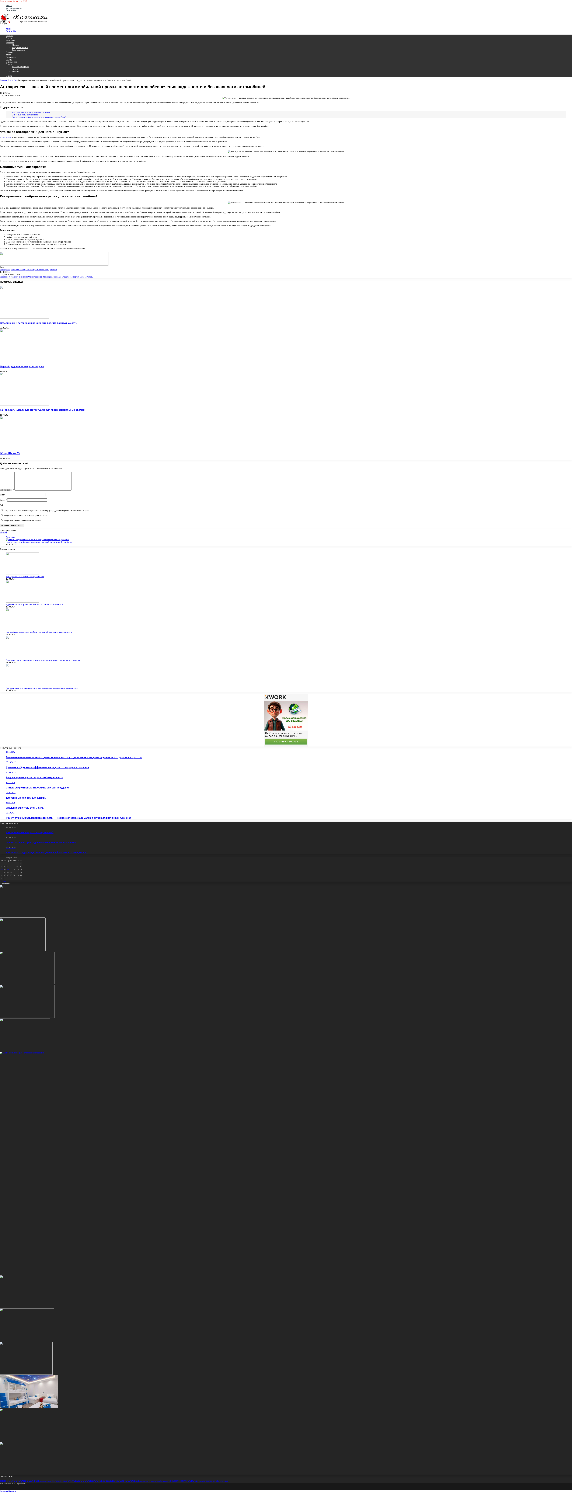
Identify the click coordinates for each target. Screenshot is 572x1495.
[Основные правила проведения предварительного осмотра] (23, 1307)
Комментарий (7, 490)
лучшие (49, 1481)
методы (56, 1481)
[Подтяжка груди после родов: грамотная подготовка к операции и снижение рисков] (22, 657)
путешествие (153, 1481)
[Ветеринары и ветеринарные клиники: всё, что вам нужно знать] (24, 318)
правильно (108, 1480)
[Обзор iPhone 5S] (24, 448)
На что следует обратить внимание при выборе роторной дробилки (39, 542)
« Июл (3, 881)
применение (143, 1481)
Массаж (15, 45)
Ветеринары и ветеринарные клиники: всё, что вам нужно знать (38, 323)
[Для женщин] (24, 24)
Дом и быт (10, 40)
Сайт (2, 505)
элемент (53, 270)
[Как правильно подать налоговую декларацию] (223, 1053)
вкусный (10, 1481)
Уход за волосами (20, 47)
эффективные (209, 1481)
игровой (42, 1481)
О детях (9, 52)
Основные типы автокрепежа (25, 115)
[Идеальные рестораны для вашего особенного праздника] (22, 602)
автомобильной (18, 270)
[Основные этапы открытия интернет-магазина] (27, 984)
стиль (201, 1481)
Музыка (15, 71)
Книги (15, 69)
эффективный (222, 1481)
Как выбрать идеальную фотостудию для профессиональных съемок (42, 409)
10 (1, 869)
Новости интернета (20, 67)
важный (29, 270)
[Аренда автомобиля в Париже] (27, 1340)
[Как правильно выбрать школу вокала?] (22, 574)
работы (161, 1481)
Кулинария (10, 57)
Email (3, 500)
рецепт (174, 1480)
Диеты (9, 38)
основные (74, 1480)
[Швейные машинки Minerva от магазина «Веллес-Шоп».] (23, 950)
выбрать (21, 1480)
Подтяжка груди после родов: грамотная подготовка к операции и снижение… (44, 660)
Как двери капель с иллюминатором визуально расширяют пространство (42, 688)
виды (3, 1480)
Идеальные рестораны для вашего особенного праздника (34, 604)
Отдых (9, 59)
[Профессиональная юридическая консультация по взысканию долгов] (26, 1374)
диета (34, 1480)
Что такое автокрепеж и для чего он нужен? (31, 112)
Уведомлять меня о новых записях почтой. (23, 521)
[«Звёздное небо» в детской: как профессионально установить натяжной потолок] (29, 1407)
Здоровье (10, 43)
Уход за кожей (18, 50)
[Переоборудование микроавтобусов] (24, 361)
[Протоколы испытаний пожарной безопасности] (24, 1474)
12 (8, 869)
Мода (8, 55)
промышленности (41, 270)
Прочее (9, 64)
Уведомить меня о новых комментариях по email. (26, 516)
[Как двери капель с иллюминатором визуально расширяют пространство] (22, 685)
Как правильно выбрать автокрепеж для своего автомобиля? (39, 117)
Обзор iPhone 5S (10, 453)
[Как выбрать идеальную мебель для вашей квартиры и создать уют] (22, 630)
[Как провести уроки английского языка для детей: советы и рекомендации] (24, 1441)
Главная (9, 36)
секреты (182, 1480)
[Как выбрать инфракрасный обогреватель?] (25, 1050)
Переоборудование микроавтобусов (22, 366)
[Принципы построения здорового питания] (27, 1017)
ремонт (167, 1481)
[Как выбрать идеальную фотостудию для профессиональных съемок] (24, 405)
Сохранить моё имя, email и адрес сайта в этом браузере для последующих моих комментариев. (47, 510)
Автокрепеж (5, 137)
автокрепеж (5, 270)
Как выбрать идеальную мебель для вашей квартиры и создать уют (39, 632)
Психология (11, 62)
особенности (91, 1480)
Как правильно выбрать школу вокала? (25, 576)
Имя (2, 495)
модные (63, 1481)
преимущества (127, 1480)
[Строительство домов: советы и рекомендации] (22, 917)
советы (193, 1480)
